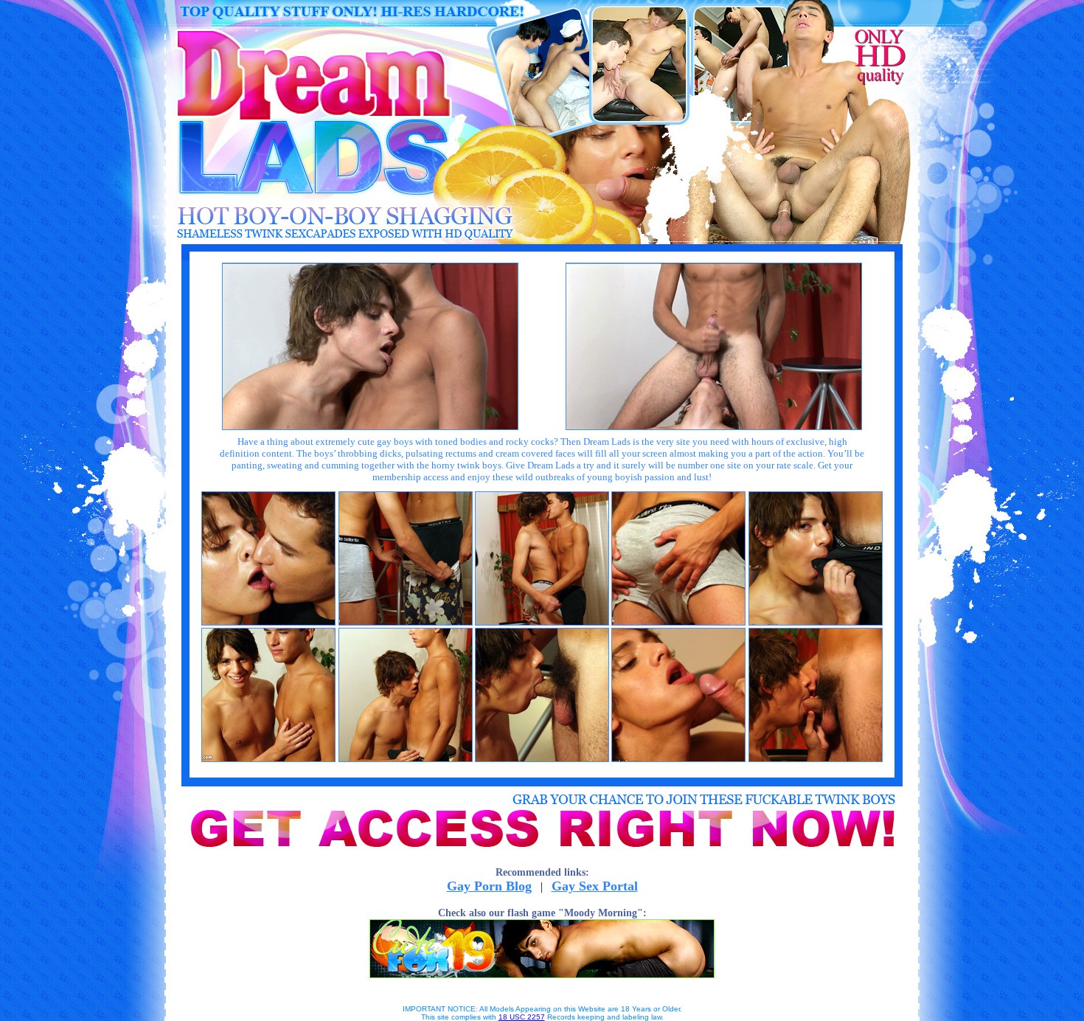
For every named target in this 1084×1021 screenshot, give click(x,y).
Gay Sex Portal (595, 886)
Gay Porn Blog (489, 886)
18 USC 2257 (521, 1017)
